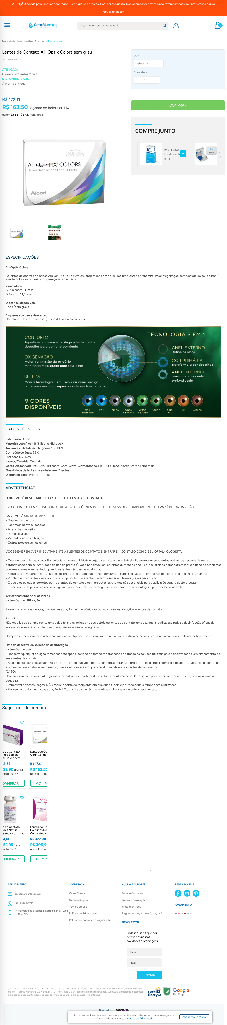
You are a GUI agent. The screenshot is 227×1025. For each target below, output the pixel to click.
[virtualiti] (105, 1010)
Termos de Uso (78, 906)
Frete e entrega (131, 906)
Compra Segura (78, 900)
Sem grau (39, 41)
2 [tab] (157, 870)
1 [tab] (150, 870)
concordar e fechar (194, 1017)
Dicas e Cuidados (132, 893)
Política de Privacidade (83, 913)
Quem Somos (77, 893)
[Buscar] (164, 25)
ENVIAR (149, 975)
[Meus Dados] (176, 25)
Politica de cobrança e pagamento (90, 920)
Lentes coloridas (24, 41)
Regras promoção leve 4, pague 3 (142, 913)
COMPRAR (178, 105)
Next (163, 792)
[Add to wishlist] (22, 722)
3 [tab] (164, 870)
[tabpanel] (44, 753)
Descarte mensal (54, 41)
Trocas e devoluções (134, 900)
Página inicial (8, 41)
